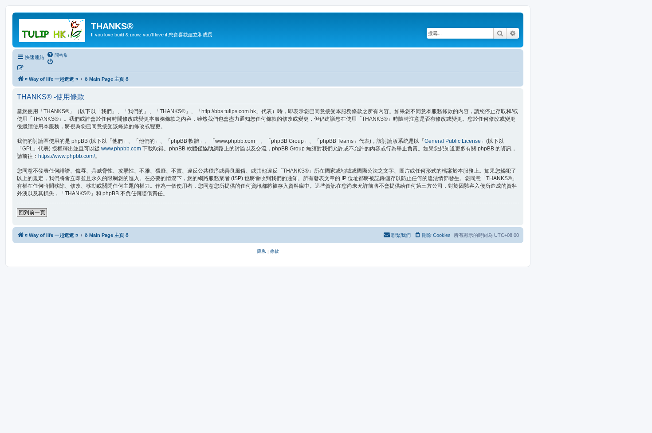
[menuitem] (57, 55)
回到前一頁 (32, 212)
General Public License (452, 141)
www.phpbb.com (121, 149)
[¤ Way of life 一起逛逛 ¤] (53, 29)
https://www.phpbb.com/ (66, 156)
